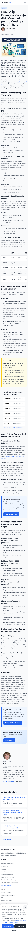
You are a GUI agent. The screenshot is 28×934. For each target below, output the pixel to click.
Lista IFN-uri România (6, 872)
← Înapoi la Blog (6, 839)
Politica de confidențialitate (11, 922)
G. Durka (12, 28)
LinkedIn (20, 781)
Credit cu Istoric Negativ (7, 877)
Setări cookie (4, 904)
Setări (14, 930)
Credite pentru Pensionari (7, 874)
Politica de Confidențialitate (8, 895)
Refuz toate (20, 926)
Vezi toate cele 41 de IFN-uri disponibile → (14, 427)
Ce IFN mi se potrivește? (7, 863)
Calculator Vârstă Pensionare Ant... (10, 882)
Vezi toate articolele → (7, 885)
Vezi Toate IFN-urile (11, 514)
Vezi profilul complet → (9, 781)
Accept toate (7, 926)
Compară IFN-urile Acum (12, 723)
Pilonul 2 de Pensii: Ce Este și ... (9, 880)
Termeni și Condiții (5, 892)
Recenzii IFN (4, 866)
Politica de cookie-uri (6, 900)
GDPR (2, 897)
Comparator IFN (5, 869)
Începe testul (8, 740)
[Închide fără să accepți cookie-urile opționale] (25, 907)
